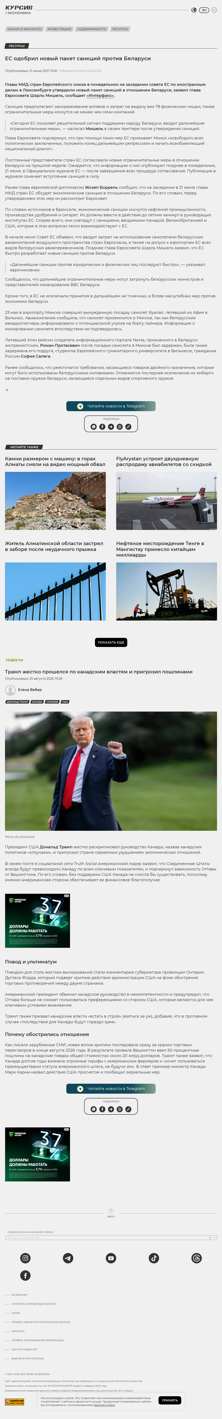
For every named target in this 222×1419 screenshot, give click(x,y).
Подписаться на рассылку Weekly (31, 1232)
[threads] (196, 1258)
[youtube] (111, 1258)
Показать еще (111, 642)
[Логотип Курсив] (19, 7)
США (65, 702)
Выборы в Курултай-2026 (27, 1358)
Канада (37, 702)
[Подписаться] (214, 1237)
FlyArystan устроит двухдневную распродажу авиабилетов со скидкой (164, 461)
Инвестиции (59, 29)
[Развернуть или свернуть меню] (214, 10)
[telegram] (68, 1258)
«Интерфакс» (100, 95)
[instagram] (25, 1258)
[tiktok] (154, 1258)
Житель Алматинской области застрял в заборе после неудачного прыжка (54, 546)
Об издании (19, 1295)
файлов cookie (104, 1405)
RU (204, 10)
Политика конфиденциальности (33, 1304)
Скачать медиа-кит (24, 1349)
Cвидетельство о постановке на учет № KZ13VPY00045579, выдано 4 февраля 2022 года (56, 1386)
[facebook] (25, 1275)
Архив (15, 1313)
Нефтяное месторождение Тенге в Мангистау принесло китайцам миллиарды (160, 549)
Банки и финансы (24, 29)
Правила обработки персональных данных (40, 1322)
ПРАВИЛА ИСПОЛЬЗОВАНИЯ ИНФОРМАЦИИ (37, 1340)
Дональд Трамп (17, 702)
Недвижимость (92, 29)
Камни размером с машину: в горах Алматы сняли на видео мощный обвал (55, 461)
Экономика (19, 13)
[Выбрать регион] (194, 10)
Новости (14, 660)
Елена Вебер (30, 690)
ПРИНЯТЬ (170, 1400)
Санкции (52, 702)
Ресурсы (120, 29)
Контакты (17, 1331)
